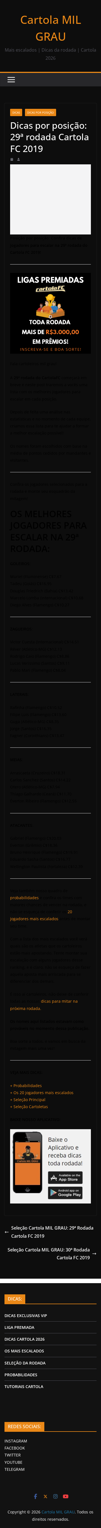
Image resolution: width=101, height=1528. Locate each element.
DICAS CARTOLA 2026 (24, 1339)
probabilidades (24, 897)
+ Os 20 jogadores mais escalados (42, 1092)
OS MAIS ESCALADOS (24, 1351)
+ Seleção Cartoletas (29, 1106)
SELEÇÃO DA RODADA (24, 1363)
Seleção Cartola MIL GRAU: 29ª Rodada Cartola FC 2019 (52, 1232)
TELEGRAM (14, 1469)
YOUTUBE (13, 1462)
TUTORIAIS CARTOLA (23, 1386)
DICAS (16, 112)
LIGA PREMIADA (19, 1327)
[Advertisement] (50, 199)
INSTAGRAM (15, 1441)
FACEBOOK (14, 1448)
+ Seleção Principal (27, 1099)
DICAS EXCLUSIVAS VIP (25, 1315)
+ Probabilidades (26, 1085)
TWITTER (12, 1455)
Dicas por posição (40, 112)
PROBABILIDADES (20, 1374)
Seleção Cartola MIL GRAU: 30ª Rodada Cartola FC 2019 (49, 1254)
